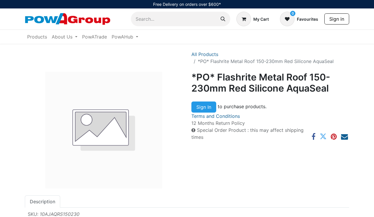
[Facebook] (313, 136)
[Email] (344, 136)
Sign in (336, 19)
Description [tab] (42, 201)
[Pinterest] (334, 136)
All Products (204, 54)
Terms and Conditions (215, 116)
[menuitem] (37, 37)
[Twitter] (323, 136)
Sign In (203, 107)
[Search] (223, 19)
